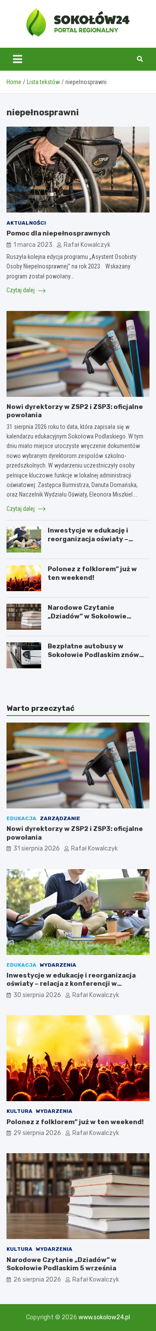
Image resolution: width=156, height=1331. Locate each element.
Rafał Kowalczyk (87, 245)
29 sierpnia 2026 (37, 1133)
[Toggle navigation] (17, 59)
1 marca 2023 (32, 245)
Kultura (19, 1111)
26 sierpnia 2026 (37, 1279)
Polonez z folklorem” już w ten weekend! (92, 573)
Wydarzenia (58, 965)
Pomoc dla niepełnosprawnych (58, 233)
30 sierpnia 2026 (37, 995)
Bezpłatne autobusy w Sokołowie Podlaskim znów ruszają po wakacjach (93, 654)
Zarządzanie (60, 818)
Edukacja (21, 818)
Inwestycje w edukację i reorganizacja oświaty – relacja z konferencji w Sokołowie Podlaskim (88, 543)
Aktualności (26, 223)
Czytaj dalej (21, 290)
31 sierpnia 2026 (36, 848)
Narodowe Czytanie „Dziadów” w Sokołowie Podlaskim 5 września (87, 616)
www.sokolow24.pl (104, 1317)
